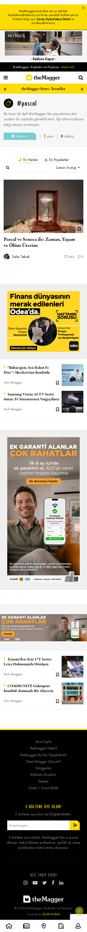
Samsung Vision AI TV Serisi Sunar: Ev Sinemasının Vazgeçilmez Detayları (31, 397)
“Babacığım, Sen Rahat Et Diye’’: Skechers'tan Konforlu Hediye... (27, 370)
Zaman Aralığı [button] (66, 168)
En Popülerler (58, 160)
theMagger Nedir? (44, 748)
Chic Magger (13, 382)
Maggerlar (43, 768)
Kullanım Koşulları (43, 775)
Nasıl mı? (67, 67)
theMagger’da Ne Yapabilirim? (43, 755)
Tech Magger (13, 409)
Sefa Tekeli (20, 256)
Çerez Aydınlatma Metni (53, 19)
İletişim (43, 781)
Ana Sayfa (43, 742)
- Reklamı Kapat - (43, 59)
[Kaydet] (57, 382)
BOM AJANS (51, 914)
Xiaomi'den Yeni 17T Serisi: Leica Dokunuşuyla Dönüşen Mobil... (28, 662)
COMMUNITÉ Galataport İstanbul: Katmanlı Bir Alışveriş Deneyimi (28, 688)
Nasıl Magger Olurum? (43, 762)
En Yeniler (30, 160)
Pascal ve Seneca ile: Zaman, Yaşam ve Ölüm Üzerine (39, 242)
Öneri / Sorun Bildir (43, 788)
